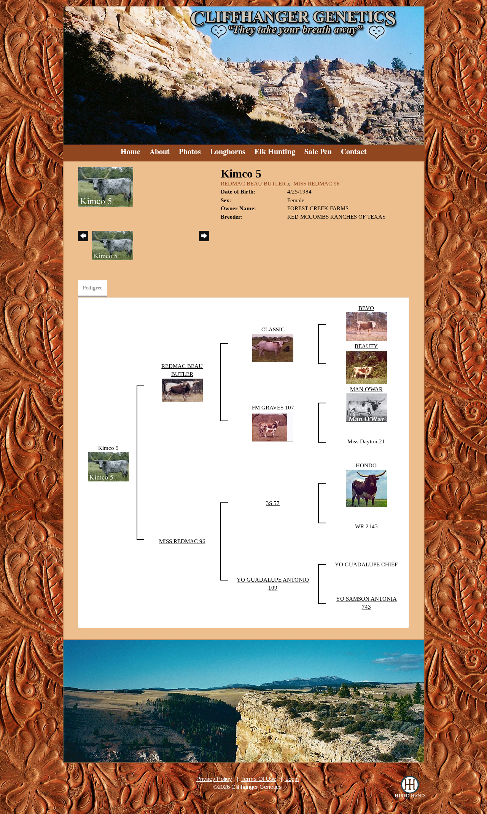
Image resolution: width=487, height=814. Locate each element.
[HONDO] (366, 488)
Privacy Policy (214, 779)
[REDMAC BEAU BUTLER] (182, 390)
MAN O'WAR (366, 389)
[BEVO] (366, 326)
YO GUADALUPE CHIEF (366, 564)
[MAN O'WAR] (366, 407)
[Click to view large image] (105, 186)
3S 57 (273, 503)
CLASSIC (273, 329)
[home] (243, 72)
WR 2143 (366, 526)
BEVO (366, 308)
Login (292, 779)
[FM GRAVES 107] (272, 426)
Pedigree (92, 288)
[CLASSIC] (272, 347)
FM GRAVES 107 (273, 408)
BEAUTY (366, 346)
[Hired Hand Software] (410, 787)
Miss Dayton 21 (366, 441)
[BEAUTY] (366, 367)
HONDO (366, 465)
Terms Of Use (258, 779)
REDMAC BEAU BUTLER (253, 184)
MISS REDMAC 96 (316, 184)
